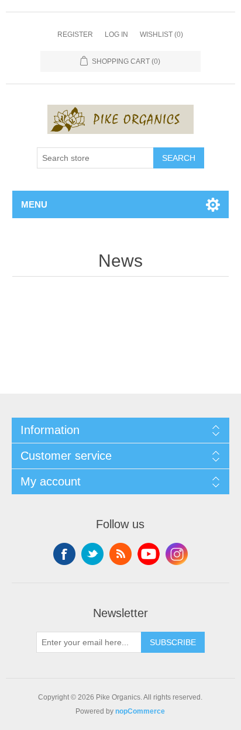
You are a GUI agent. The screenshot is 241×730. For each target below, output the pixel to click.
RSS (120, 554)
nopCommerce (140, 711)
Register (75, 34)
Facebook (64, 554)
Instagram (177, 554)
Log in (116, 34)
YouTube (148, 554)
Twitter (92, 554)
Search (178, 158)
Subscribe (173, 642)
